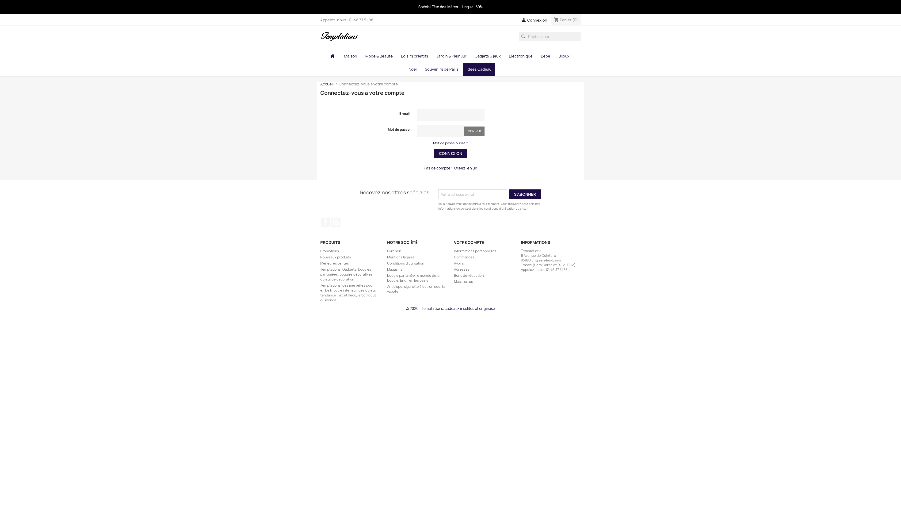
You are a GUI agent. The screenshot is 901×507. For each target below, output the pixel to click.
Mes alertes (463, 281)
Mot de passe (399, 129)
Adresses (462, 269)
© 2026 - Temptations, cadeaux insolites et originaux (450, 308)
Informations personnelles (475, 251)
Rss (335, 222)
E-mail (404, 113)
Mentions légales (401, 257)
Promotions (329, 251)
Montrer (474, 131)
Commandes (464, 257)
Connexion (450, 153)
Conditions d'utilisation (405, 263)
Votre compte (469, 242)
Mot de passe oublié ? (450, 143)
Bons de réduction (469, 275)
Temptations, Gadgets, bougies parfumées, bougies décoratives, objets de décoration (347, 274)
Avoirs (459, 263)
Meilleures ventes (334, 263)
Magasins (394, 269)
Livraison (394, 251)
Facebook (325, 222)
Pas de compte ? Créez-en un (450, 168)
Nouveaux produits (335, 257)
